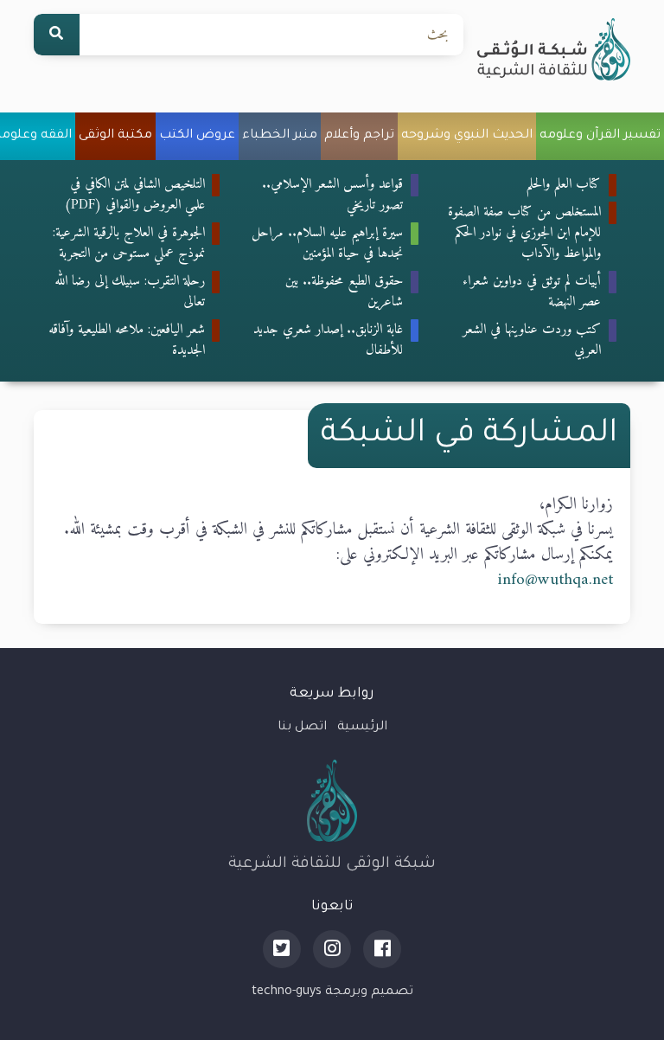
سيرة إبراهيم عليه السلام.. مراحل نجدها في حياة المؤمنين (327, 243)
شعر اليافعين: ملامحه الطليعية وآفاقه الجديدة (126, 340)
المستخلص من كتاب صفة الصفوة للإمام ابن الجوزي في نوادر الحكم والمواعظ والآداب (524, 233)
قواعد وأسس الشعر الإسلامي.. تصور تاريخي (332, 194)
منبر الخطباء (279, 136)
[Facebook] (382, 949)
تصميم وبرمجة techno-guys (332, 992)
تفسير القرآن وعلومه (600, 136)
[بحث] (56, 34)
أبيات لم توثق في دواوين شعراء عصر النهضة (532, 291)
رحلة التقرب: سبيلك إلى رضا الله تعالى (129, 291)
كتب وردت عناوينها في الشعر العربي (532, 340)
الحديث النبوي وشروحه (467, 136)
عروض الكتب (197, 136)
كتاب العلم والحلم (564, 184)
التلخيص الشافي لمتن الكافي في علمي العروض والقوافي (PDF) (134, 194)
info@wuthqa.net (555, 579)
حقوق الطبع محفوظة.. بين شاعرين (344, 291)
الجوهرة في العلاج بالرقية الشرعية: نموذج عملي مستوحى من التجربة (129, 243)
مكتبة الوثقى (115, 136)
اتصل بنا (302, 728)
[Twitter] (282, 949)
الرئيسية (362, 728)
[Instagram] (332, 949)
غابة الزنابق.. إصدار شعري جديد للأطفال (328, 340)
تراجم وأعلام (359, 136)
